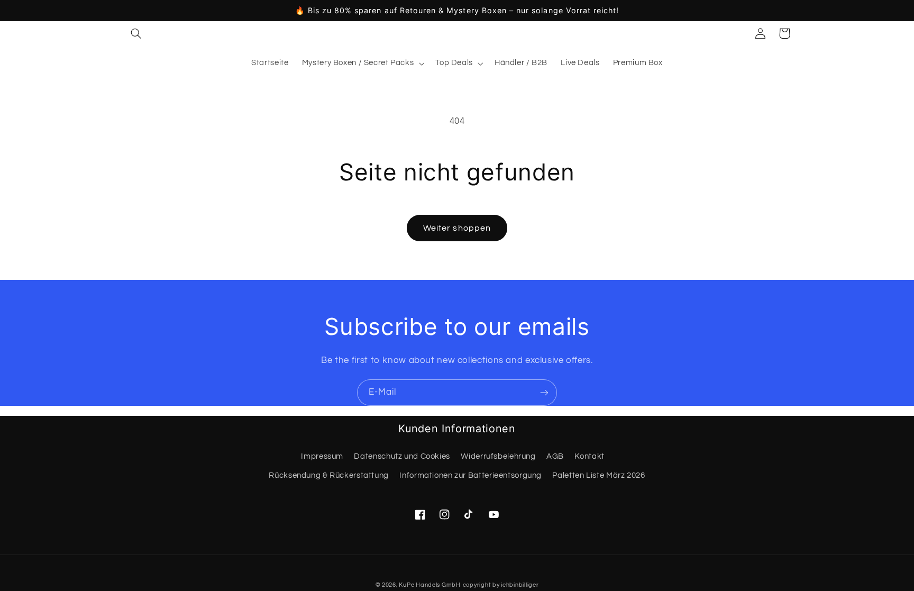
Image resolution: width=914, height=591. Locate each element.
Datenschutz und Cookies (402, 456)
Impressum (322, 456)
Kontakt (589, 456)
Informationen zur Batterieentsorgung (470, 475)
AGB (555, 456)
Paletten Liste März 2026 (598, 475)
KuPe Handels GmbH (430, 585)
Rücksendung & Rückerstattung (329, 475)
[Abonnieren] (544, 392)
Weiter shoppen (457, 228)
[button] (136, 33)
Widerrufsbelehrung (498, 456)
